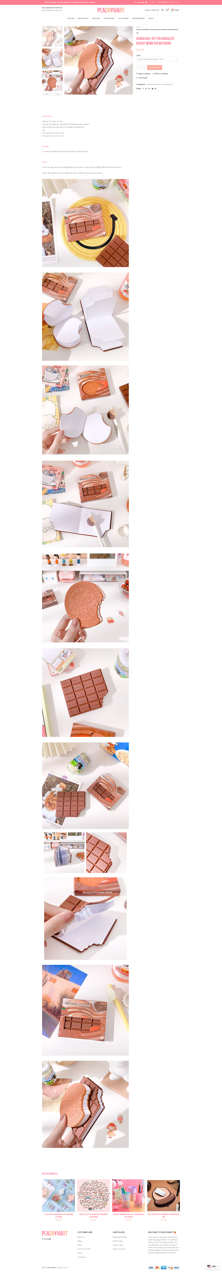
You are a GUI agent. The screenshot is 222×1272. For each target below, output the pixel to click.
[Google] (149, 88)
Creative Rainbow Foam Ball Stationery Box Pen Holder (128, 1215)
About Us (80, 1237)
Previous (47, 94)
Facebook (135, 2)
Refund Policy (118, 1241)
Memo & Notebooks (165, 84)
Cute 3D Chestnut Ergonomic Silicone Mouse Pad (163, 1215)
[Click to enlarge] (69, 90)
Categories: (141, 84)
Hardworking (151, 84)
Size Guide (143, 78)
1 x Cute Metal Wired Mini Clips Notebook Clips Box (58, 1215)
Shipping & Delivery (120, 1237)
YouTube (146, 2)
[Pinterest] (155, 88)
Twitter (140, 2)
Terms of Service (119, 1249)
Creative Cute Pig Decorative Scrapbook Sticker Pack (93, 1215)
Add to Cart (155, 67)
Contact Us (174, 2)
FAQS (153, 2)
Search (80, 1253)
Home (138, 27)
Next (57, 94)
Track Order (162, 2)
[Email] (152, 88)
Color (138, 55)
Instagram (137, 2)
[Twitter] (146, 88)
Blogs (79, 1241)
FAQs (79, 1245)
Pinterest (143, 2)
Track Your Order (83, 1249)
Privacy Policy (118, 1245)
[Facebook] (143, 88)
